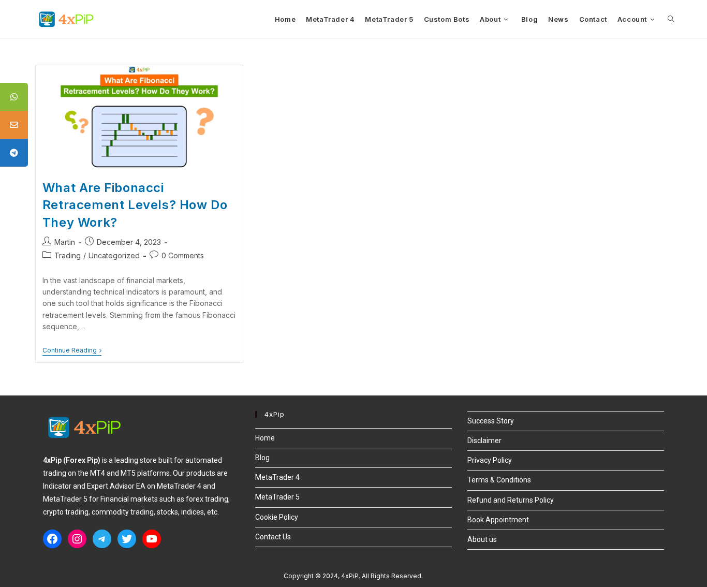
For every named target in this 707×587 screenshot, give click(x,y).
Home (265, 438)
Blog (262, 457)
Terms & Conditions (499, 480)
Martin (64, 242)
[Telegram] (102, 539)
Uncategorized (114, 255)
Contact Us (273, 537)
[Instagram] (77, 539)
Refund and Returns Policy (510, 500)
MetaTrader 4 (277, 477)
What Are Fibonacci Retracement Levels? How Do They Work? (135, 205)
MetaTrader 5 (277, 497)
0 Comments (182, 255)
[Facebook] (52, 539)
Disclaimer (484, 440)
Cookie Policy (276, 517)
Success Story (490, 421)
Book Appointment (498, 520)
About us (482, 539)
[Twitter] (126, 539)
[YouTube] (151, 539)
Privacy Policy (489, 460)
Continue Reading (71, 350)
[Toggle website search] (671, 19)
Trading (67, 255)
